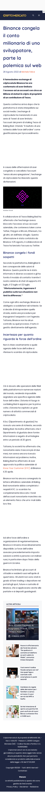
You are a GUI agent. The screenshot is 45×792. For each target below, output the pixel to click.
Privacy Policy (12, 787)
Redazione (34, 787)
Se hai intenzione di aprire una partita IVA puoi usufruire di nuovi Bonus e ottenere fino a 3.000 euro (29, 711)
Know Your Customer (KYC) (16, 468)
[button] (33, 15)
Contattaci (22, 771)
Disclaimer (24, 787)
